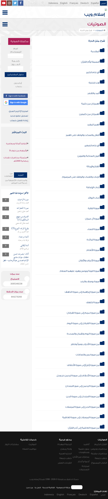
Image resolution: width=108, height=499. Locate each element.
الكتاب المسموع (99, 463)
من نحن (29, 488)
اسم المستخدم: (15, 50)
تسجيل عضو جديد (19, 116)
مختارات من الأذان (81, 457)
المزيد (20, 175)
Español (95, 3)
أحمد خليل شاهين (23, 211)
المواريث (32, 444)
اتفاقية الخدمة (48, 488)
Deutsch (84, 3)
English (63, 3)
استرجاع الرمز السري (18, 111)
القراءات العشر (65, 463)
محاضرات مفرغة (99, 453)
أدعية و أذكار (83, 461)
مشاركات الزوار (12, 444)
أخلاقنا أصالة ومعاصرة (16, 143)
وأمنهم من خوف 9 (18, 150)
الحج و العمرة (65, 453)
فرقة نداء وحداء (23, 240)
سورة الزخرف (23, 199)
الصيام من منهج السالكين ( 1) (22, 218)
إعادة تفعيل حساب (19, 120)
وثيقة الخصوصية (63, 488)
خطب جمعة (101, 458)
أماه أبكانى (24, 245)
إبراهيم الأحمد (24, 249)
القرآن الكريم (100, 444)
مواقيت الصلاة (29, 449)
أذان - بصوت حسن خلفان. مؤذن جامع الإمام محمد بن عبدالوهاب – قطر (16, 257)
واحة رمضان (66, 449)
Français (74, 3)
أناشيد (86, 444)
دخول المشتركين (15, 74)
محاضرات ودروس (99, 449)
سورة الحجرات (23, 208)
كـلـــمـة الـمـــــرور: (15, 63)
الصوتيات (97, 24)
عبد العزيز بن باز (23, 232)
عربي (103, 3)
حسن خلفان (24, 264)
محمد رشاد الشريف (22, 203)
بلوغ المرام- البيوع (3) (20, 228)
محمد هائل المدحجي (22, 223)
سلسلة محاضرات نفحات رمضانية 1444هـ (15, 159)
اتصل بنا (38, 488)
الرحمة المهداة (64, 444)
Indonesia (53, 3)
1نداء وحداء (24, 237)
